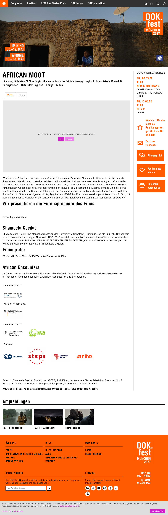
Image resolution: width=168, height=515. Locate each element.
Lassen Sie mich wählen (12, 511)
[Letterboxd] (87, 495)
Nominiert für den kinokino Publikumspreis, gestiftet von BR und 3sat (155, 127)
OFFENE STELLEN (14, 461)
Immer (69, 139)
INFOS (48, 443)
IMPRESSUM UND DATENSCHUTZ (61, 457)
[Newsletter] (87, 488)
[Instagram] (104, 488)
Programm (16, 3)
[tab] (10, 95)
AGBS (48, 454)
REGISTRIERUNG (93, 454)
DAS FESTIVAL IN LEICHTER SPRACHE (24, 454)
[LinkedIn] (116, 488)
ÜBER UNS (11, 443)
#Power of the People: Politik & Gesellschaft (23, 389)
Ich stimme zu (157, 511)
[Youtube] (98, 488)
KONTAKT (50, 461)
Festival (31, 3)
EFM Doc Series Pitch (53, 3)
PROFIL (9, 450)
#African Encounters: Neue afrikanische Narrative (75, 389)
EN (151, 4)
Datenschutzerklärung (69, 506)
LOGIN (88, 450)
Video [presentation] (10, 95)
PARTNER (10, 457)
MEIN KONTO (91, 443)
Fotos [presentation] (22, 95)
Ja (61, 139)
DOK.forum (77, 3)
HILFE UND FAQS (53, 450)
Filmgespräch (155, 155)
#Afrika (47, 389)
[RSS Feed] (93, 488)
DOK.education (96, 3)
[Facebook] (110, 488)
